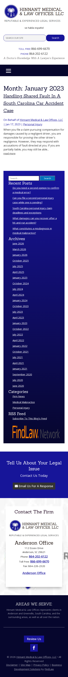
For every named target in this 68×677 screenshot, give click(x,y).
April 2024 (18, 294)
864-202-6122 (38, 54)
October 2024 (21, 283)
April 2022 (18, 340)
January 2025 (20, 277)
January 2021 (20, 368)
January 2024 (20, 300)
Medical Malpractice (24, 402)
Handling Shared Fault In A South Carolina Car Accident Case (33, 103)
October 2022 (21, 329)
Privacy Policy (41, 664)
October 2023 (21, 306)
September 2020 (22, 374)
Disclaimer (12, 664)
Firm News (19, 396)
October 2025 (21, 260)
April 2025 (18, 272)
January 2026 (20, 254)
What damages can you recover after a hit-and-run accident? (35, 220)
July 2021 (18, 357)
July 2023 (18, 311)
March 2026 (19, 249)
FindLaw (49, 669)
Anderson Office (34, 573)
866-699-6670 (40, 49)
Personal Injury (32, 124)
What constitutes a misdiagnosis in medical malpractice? (32, 231)
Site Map (26, 664)
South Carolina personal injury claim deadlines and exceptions (32, 210)
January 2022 (20, 345)
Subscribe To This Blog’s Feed (30, 418)
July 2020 (18, 380)
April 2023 (18, 317)
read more (9, 153)
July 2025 (18, 266)
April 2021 (18, 363)
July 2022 (18, 334)
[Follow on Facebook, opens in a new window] (34, 648)
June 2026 (18, 243)
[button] (8, 70)
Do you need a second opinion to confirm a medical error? (36, 190)
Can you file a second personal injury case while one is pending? (33, 200)
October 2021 (21, 351)
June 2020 (18, 385)
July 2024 (18, 289)
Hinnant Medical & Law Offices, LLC (41, 120)
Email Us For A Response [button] (36, 486)
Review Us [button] (34, 639)
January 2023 (20, 323)
